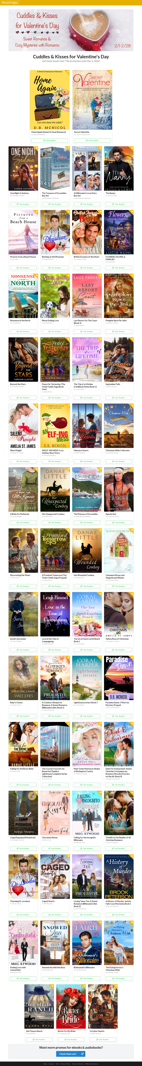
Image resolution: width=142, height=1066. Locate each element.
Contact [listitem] (51, 1064)
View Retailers (51, 140)
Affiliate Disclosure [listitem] (91, 1064)
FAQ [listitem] (57, 1064)
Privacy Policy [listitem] (65, 1064)
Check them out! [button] (67, 1054)
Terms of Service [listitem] (77, 1064)
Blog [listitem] (45, 1064)
